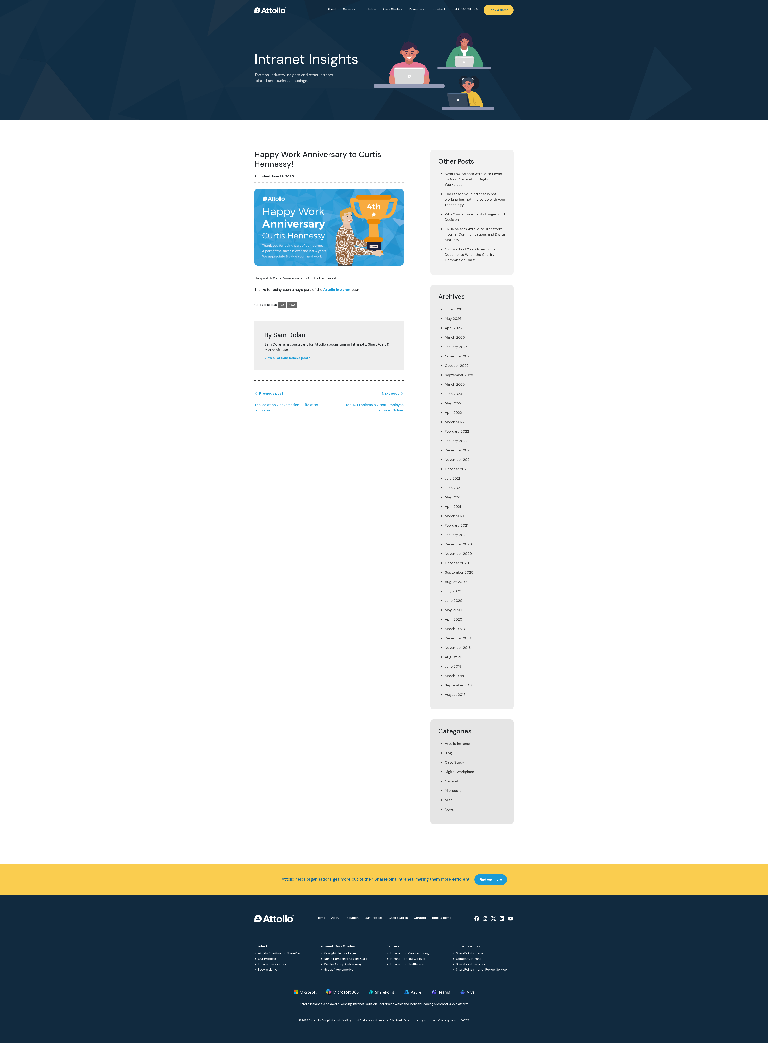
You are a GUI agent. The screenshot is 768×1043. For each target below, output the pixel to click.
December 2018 (458, 638)
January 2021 (456, 534)
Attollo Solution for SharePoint (280, 953)
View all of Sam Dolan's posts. (287, 358)
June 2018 (453, 666)
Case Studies (392, 9)
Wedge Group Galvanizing (343, 964)
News (292, 305)
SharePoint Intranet (470, 953)
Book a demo (499, 10)
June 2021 (453, 487)
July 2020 (453, 591)
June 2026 (453, 309)
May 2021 (452, 497)
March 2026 (455, 337)
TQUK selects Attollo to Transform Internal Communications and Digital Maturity (475, 234)
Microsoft (453, 790)
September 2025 (459, 375)
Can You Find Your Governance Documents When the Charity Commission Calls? (470, 254)
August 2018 (455, 657)
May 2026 (453, 318)
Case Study (454, 762)
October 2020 (457, 563)
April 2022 (453, 412)
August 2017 (455, 694)
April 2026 (453, 328)
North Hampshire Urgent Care (345, 959)
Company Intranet (469, 959)
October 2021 (456, 469)
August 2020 (456, 581)
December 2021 (458, 450)
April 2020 (453, 619)
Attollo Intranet (337, 289)
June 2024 (453, 393)
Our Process (374, 918)
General (451, 781)
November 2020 (458, 553)
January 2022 (456, 440)
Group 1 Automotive (338, 969)
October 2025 (457, 365)
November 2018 (458, 647)
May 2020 (453, 610)
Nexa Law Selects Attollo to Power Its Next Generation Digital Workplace (473, 179)
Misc (448, 800)
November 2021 (458, 459)
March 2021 (454, 516)
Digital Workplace (459, 771)
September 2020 (459, 572)
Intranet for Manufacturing (409, 953)
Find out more (490, 879)
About (331, 9)
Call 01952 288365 (465, 9)
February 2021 (456, 525)
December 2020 (458, 544)
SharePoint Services (470, 964)
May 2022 (453, 403)
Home (321, 918)
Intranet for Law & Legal (407, 959)
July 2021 (452, 478)
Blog (281, 305)
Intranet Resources (272, 964)
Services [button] (349, 9)
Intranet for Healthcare (407, 964)
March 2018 (454, 675)
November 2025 (458, 356)
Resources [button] (416, 9)
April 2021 (453, 506)
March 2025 (455, 384)
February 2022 (457, 431)
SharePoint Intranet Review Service (481, 969)
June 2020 (453, 600)
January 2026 (456, 346)
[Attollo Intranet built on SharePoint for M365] (270, 9)
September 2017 (458, 685)
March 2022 (455, 422)
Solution (370, 9)
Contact (439, 9)
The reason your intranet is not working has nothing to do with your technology (475, 199)
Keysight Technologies (340, 953)
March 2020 (455, 628)
